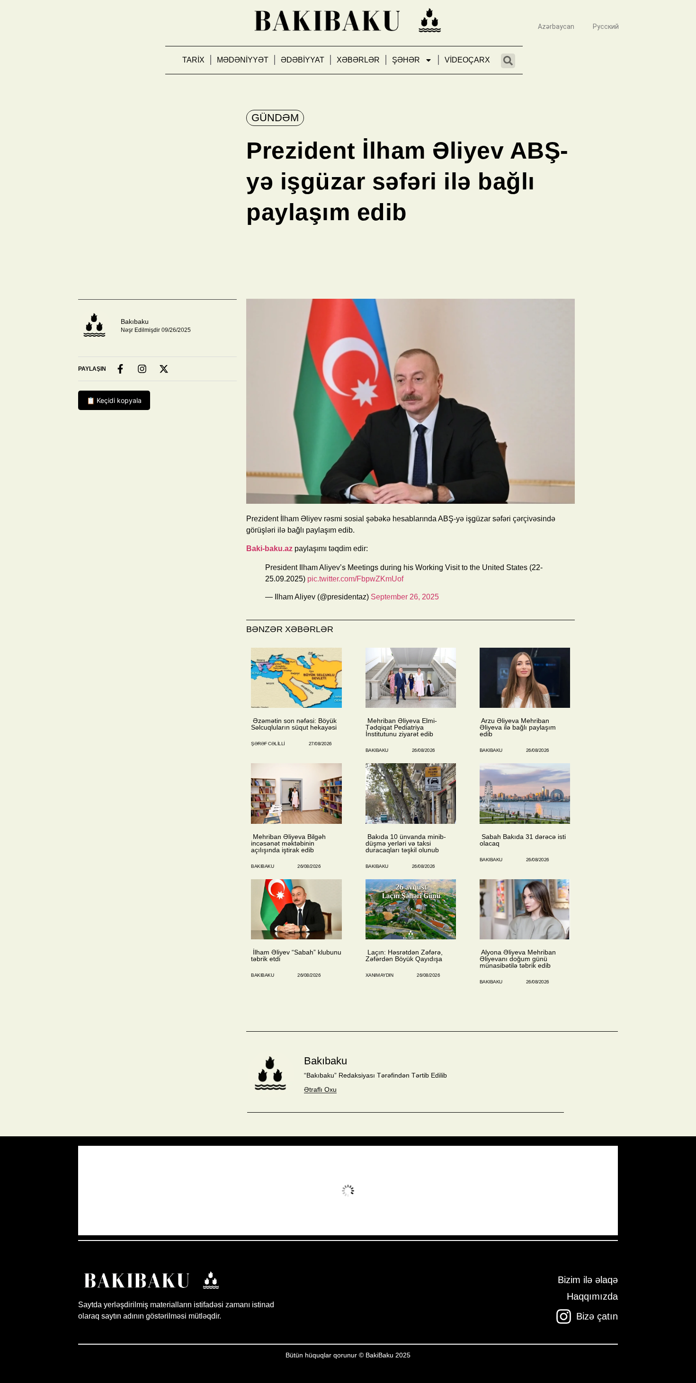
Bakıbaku (135, 321)
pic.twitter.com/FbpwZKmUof (355, 579)
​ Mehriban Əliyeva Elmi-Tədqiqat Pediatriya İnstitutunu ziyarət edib (401, 727)
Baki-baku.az (269, 548)
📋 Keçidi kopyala (114, 400)
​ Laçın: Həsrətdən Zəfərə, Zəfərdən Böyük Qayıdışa (404, 955)
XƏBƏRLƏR (358, 60)
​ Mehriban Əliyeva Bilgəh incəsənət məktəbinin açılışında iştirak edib (288, 843)
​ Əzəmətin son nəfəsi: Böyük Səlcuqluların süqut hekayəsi (294, 724)
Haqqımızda (592, 1296)
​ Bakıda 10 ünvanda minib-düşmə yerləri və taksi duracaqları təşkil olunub (406, 843)
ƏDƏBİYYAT (302, 60)
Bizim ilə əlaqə (588, 1280)
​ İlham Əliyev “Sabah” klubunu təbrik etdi (296, 955)
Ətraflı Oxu (320, 1089)
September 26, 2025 (405, 597)
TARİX (193, 60)
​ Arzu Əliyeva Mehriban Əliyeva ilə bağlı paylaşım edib (518, 727)
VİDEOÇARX (467, 60)
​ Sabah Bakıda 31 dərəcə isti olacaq (523, 840)
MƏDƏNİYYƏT (242, 60)
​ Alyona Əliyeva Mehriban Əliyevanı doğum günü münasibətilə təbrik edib (518, 958)
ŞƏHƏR (406, 60)
